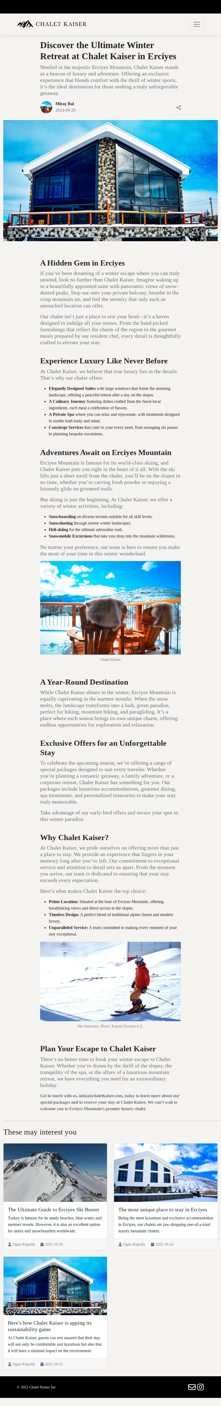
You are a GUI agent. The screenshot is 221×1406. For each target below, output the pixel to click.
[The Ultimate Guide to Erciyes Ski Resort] (55, 1172)
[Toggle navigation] (196, 24)
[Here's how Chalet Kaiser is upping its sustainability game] (55, 1286)
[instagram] (200, 1386)
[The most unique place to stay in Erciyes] (165, 1172)
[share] (179, 107)
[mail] (192, 1386)
